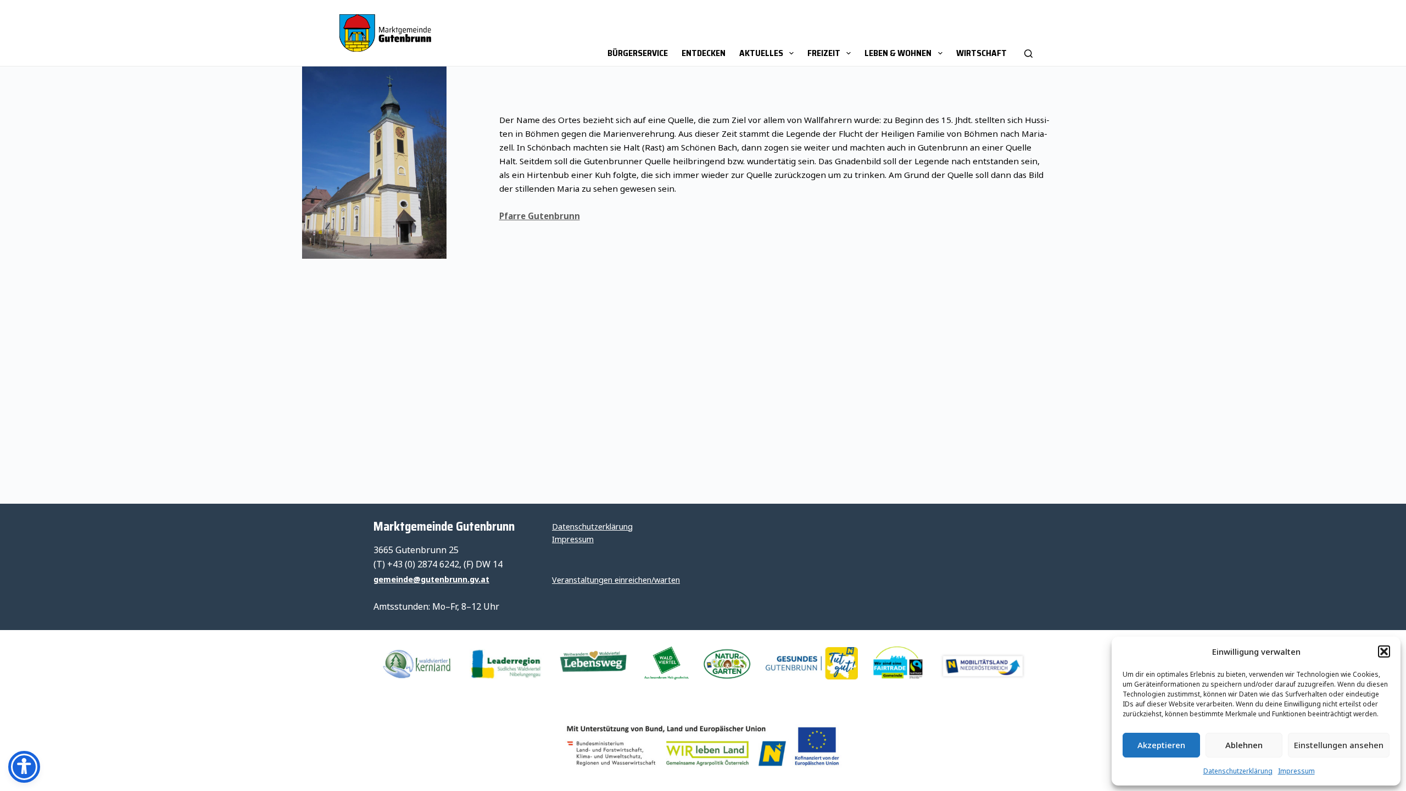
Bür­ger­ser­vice (637, 53)
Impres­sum (1296, 771)
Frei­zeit (823, 53)
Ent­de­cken (704, 53)
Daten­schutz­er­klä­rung (1238, 771)
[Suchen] (1028, 33)
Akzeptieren (1161, 744)
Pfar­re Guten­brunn (539, 215)
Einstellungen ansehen (1338, 744)
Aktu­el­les (761, 53)
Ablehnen (1244, 744)
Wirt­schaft (981, 53)
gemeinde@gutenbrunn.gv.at (431, 579)
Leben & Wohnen (897, 53)
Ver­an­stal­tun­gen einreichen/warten (616, 580)
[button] (1384, 651)
